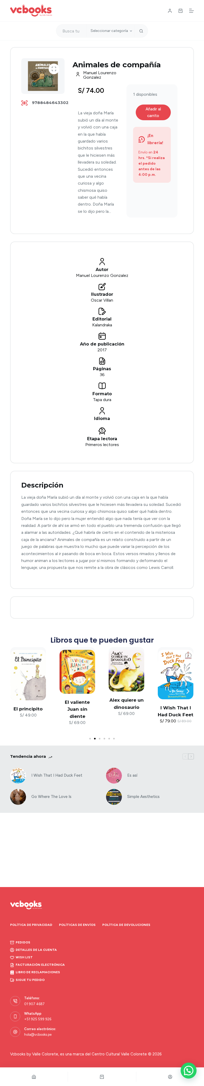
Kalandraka (102, 324)
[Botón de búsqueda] (141, 31)
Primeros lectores (102, 444)
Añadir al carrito (153, 112)
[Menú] (191, 10)
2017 (102, 349)
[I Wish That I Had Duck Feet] (18, 776)
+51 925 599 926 (37, 1019)
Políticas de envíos (77, 925)
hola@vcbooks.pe (38, 1035)
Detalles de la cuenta (36, 950)
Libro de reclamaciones (38, 972)
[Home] (34, 1076)
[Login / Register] (170, 11)
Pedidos (23, 942)
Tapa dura (102, 399)
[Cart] (102, 1076)
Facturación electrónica (40, 965)
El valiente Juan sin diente (77, 709)
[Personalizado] (170, 1076)
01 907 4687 (34, 1004)
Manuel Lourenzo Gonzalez (99, 75)
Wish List (24, 957)
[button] (54, 69)
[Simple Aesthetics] (114, 797)
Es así (132, 775)
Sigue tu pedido (30, 980)
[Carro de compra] (180, 11)
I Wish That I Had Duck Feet (56, 775)
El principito (28, 708)
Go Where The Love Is (51, 796)
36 (102, 374)
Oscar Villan (102, 300)
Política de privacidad (31, 925)
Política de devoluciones (126, 925)
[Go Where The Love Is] (18, 797)
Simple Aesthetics (143, 796)
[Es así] (114, 776)
